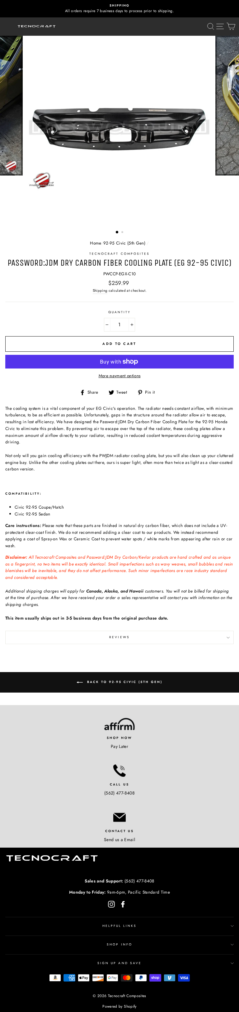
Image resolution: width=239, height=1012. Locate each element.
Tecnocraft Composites (119, 253)
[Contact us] (119, 817)
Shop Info (119, 944)
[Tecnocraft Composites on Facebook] (123, 904)
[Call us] (119, 770)
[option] (119, 8)
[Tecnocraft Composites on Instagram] (111, 904)
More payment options (120, 376)
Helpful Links (119, 925)
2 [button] (122, 232)
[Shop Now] (119, 724)
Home (95, 243)
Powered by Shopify (119, 1006)
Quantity (119, 312)
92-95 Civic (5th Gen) (124, 243)
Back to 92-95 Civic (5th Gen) (123, 682)
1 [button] (117, 232)
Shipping (100, 290)
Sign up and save (119, 963)
